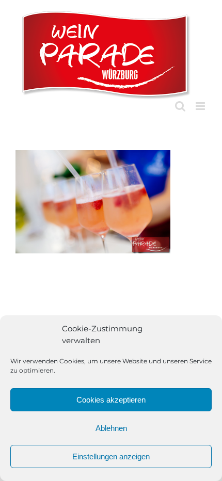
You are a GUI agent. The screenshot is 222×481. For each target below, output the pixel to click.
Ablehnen (111, 428)
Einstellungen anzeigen (111, 456)
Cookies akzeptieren (111, 399)
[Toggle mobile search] (180, 106)
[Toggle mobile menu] (201, 106)
